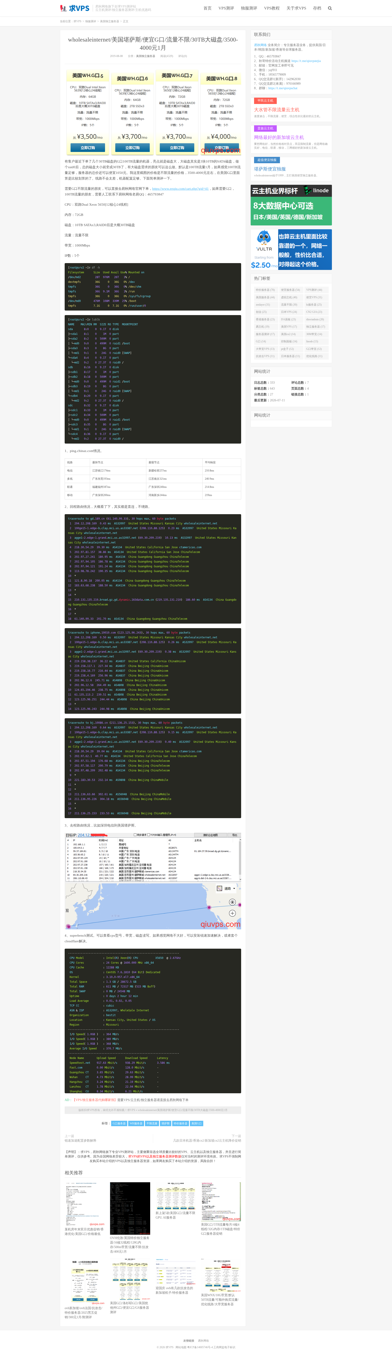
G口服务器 (119, 1123)
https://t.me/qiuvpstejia (306, 61)
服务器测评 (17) (265, 334)
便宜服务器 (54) (290, 289)
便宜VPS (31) (314, 297)
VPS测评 (226, 8)
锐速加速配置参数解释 (80, 1140)
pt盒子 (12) (287, 348)
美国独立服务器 (145, 56)
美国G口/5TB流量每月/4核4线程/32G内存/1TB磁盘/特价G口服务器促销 (220, 1229)
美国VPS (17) (289, 326)
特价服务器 (180, 1123)
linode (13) (312, 341)
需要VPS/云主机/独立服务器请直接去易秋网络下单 (153, 1100)
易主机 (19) (262, 326)
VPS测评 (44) (314, 289)
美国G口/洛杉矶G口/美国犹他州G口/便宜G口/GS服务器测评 (129, 1307)
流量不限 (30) (289, 304)
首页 (207, 8)
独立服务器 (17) (315, 326)
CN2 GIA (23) (314, 311)
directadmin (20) (315, 319)
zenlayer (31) (263, 304)
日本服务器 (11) (290, 356)
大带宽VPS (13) (265, 348)
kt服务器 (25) (314, 304)
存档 (317, 8)
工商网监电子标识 (224, 1347)
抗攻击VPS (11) (265, 356)
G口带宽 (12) (314, 348)
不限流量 (152, 1123)
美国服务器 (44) (265, 297)
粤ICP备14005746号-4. (200, 1347)
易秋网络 (260, 45)
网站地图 (181, 1347)
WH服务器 (136, 1123)
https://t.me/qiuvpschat (282, 88)
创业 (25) (261, 311)
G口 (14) (261, 341)
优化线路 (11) (314, 356)
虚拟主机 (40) (289, 297)
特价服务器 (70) (265, 289)
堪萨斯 (166, 1123)
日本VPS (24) (289, 311)
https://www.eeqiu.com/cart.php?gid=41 (180, 188)
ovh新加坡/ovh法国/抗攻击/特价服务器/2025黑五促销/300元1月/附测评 (83, 1312)
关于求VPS (296, 8)
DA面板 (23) (288, 319)
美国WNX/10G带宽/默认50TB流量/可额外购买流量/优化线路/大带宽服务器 (220, 1299)
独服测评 (249, 8)
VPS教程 (272, 8)
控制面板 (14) (289, 341)
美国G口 (196, 1123)
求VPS (75, 8)
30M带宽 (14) (314, 334)
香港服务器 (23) (265, 319)
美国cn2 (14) (288, 334)
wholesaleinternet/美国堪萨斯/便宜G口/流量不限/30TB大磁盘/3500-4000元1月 (183, 1110)
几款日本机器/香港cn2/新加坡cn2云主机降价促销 (207, 1140)
